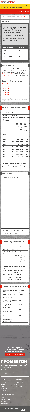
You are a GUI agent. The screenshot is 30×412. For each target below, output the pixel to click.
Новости (3, 384)
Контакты (3, 390)
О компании (4, 382)
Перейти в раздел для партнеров (15, 354)
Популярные (6, 112)
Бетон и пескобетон (19, 382)
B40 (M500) (5, 92)
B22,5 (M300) (6, 84)
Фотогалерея (4, 388)
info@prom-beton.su (8, 75)
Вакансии (3, 401)
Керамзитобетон (18, 386)
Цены (2, 397)
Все (12, 112)
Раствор (16, 384)
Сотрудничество (5, 403)
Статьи (2, 386)
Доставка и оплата (5, 399)
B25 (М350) (5, 86)
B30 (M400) (5, 88)
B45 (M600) (5, 94)
